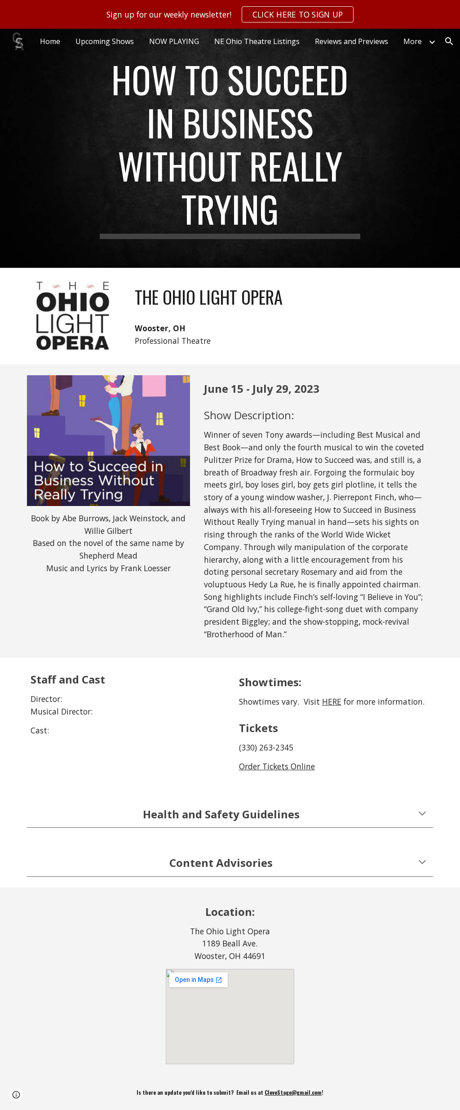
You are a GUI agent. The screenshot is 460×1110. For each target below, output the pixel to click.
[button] (449, 41)
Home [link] (50, 41)
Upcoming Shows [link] (104, 41)
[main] (229, 148)
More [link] (412, 41)
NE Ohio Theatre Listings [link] (257, 41)
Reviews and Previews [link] (351, 41)
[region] (230, 14)
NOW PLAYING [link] (174, 41)
